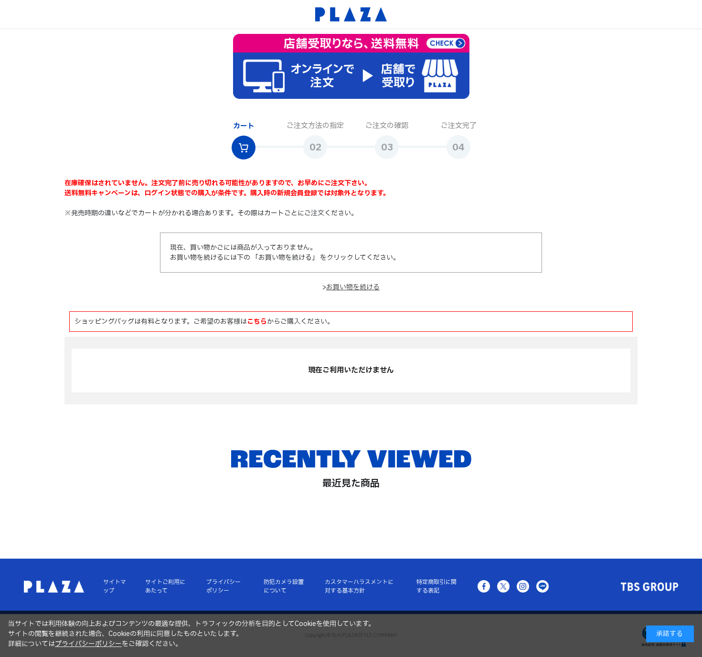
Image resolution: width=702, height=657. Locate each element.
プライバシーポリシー (223, 586)
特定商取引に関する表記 (436, 586)
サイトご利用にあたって (165, 586)
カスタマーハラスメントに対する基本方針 (359, 586)
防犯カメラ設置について (284, 586)
